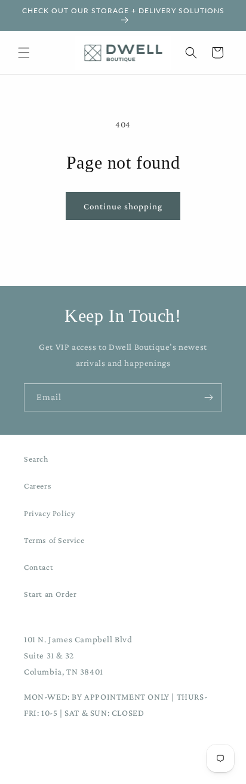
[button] (24, 52)
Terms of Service (54, 540)
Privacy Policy (49, 513)
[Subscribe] (208, 397)
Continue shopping (123, 206)
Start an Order (50, 594)
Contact (38, 567)
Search (36, 458)
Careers (37, 485)
